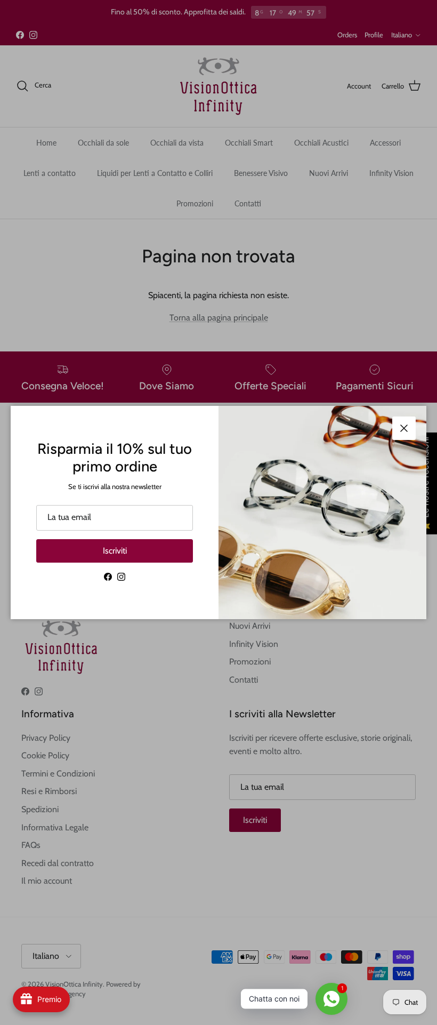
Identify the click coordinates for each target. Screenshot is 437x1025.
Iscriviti (115, 551)
